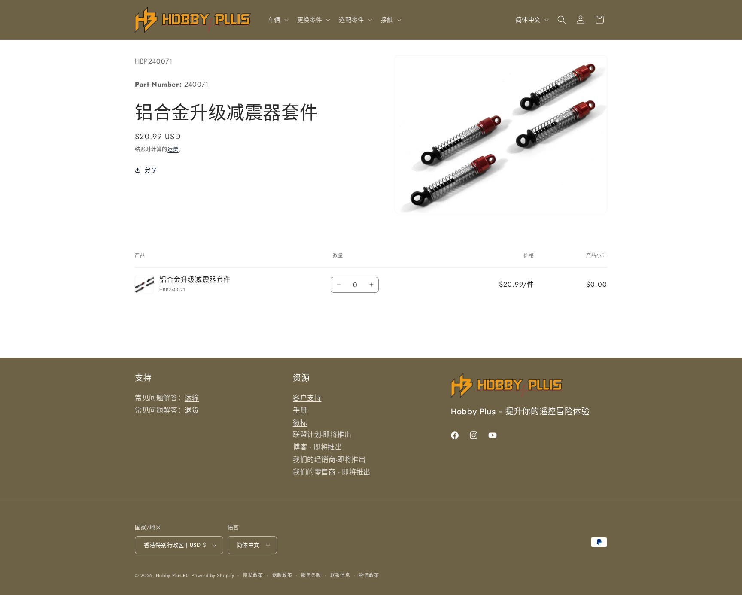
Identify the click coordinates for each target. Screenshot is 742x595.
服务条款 (311, 575)
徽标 (300, 423)
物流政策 (369, 575)
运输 (192, 398)
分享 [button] (151, 169)
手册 (300, 410)
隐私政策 (253, 575)
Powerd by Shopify (213, 575)
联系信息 (340, 575)
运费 (172, 150)
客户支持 (307, 398)
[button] (277, 20)
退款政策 (282, 575)
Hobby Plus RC (173, 575)
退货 (192, 410)
